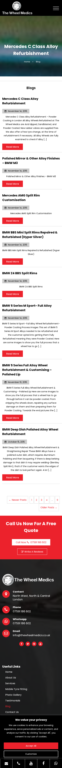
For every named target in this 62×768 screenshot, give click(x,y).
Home (8, 672)
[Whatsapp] (56, 763)
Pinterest (34, 644)
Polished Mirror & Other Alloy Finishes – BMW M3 (31, 160)
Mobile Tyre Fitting (16, 689)
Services (10, 683)
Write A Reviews (33, 551)
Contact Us (12, 712)
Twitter (28, 644)
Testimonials (12, 700)
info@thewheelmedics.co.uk (31, 635)
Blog (7, 706)
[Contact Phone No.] (18, 763)
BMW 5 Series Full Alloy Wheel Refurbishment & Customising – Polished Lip (27, 369)
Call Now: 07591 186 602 (31, 542)
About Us (10, 677)
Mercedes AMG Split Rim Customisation (21, 197)
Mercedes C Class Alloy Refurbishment (20, 101)
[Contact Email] (6, 763)
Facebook (21, 644)
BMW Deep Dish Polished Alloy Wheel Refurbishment (30, 431)
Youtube (40, 644)
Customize (31, 753)
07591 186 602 (22, 611)
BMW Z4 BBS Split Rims (19, 273)
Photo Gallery (13, 695)
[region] (31, 741)
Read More (12, 147)
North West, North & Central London (31, 597)
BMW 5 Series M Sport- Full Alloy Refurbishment (27, 308)
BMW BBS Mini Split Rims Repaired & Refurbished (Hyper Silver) (29, 234)
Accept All (31, 745)
